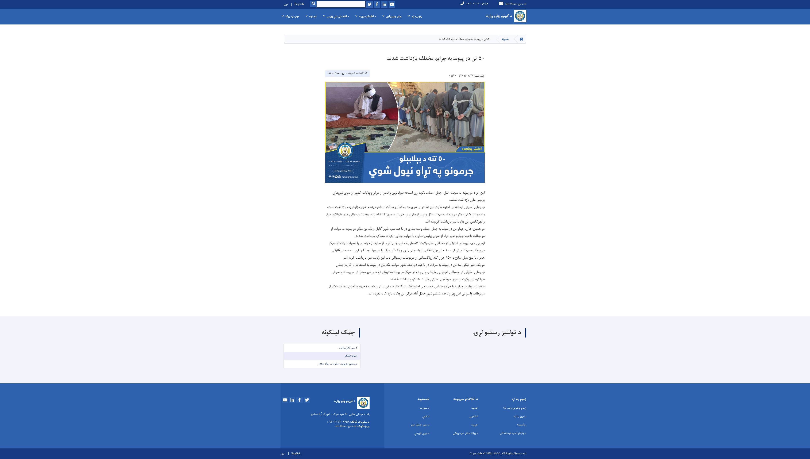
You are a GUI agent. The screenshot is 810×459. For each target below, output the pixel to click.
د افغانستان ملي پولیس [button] (338, 16)
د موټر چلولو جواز (419, 424)
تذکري (425, 416)
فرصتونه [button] (312, 16)
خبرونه (505, 39)
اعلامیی (473, 416)
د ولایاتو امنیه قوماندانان (513, 433)
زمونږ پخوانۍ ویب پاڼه (514, 407)
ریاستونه (521, 424)
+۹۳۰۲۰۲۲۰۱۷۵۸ (477, 4)
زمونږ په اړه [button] (417, 16)
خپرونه (474, 424)
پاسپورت (424, 407)
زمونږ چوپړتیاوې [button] (393, 16)
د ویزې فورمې (421, 433)
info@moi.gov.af (515, 4)
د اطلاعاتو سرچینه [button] (367, 16)
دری (286, 4)
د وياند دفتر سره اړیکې (465, 433)
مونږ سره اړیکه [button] (292, 16)
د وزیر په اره (519, 416)
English (299, 4)
